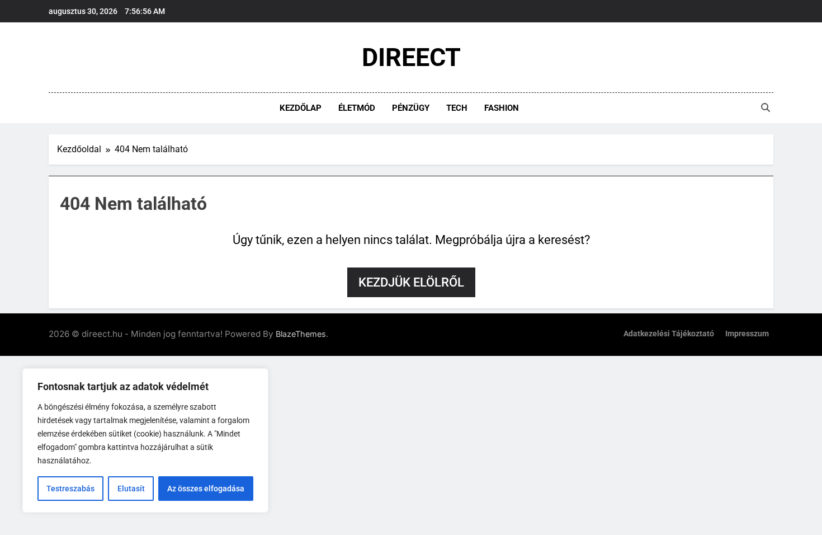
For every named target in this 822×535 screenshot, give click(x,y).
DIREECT (411, 57)
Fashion (501, 108)
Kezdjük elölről (411, 282)
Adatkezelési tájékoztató (668, 334)
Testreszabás (70, 488)
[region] (145, 440)
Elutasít (131, 488)
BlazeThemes (301, 334)
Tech (456, 108)
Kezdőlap (301, 108)
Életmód (356, 108)
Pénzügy (410, 108)
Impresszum (747, 334)
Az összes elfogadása (205, 488)
